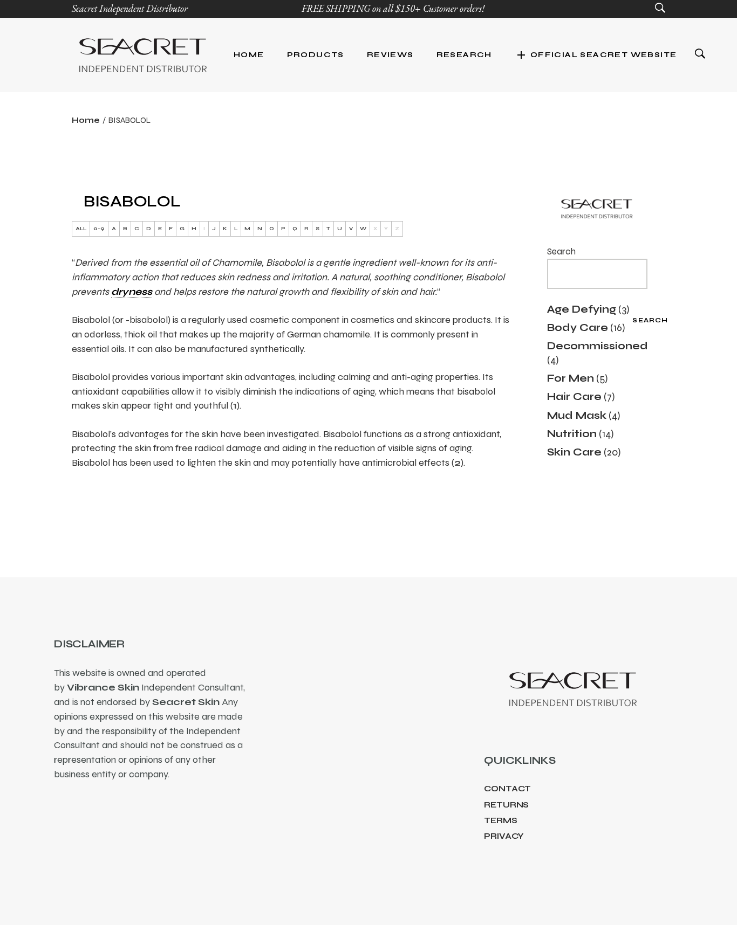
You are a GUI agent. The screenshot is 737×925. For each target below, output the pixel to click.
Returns (506, 805)
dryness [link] (131, 292)
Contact (507, 788)
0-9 (99, 228)
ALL (81, 228)
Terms (500, 820)
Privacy (504, 836)
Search (561, 251)
